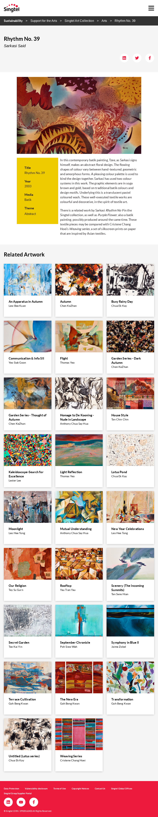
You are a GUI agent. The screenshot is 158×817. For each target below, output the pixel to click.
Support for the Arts (43, 20)
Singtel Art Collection (79, 20)
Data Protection (11, 788)
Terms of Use (59, 788)
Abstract (30, 214)
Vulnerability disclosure (36, 788)
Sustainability (13, 20)
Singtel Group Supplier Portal (18, 793)
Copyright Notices (80, 788)
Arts (104, 20)
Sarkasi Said (15, 46)
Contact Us (100, 788)
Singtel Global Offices (121, 788)
